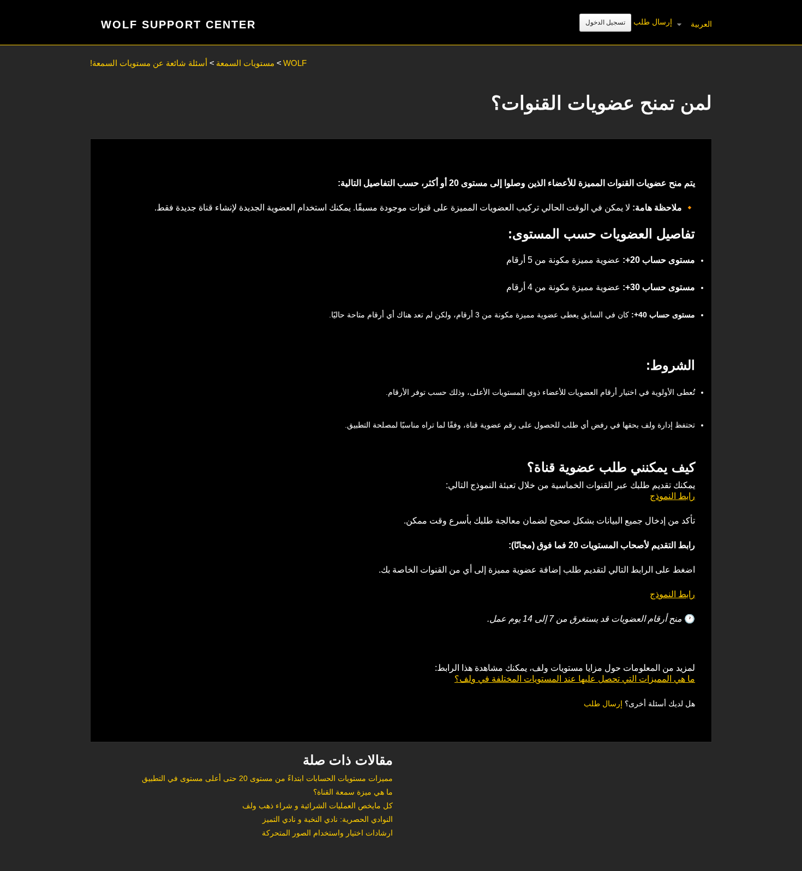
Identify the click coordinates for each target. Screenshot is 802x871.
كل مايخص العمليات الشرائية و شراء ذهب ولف (317, 805)
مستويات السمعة (245, 63)
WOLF (295, 63)
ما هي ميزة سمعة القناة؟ (353, 792)
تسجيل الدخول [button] (605, 22)
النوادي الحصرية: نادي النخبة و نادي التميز (327, 819)
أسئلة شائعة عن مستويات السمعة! (148, 63)
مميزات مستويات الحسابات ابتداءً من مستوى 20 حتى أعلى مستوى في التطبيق (267, 778)
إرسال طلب (652, 21)
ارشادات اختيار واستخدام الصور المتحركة (327, 832)
